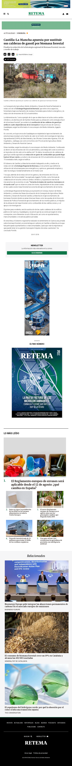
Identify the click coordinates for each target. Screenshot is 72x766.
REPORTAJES (28, 723)
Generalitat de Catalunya (16, 661)
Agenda (44, 723)
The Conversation (13, 713)
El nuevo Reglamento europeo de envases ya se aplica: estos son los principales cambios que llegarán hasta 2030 (49, 513)
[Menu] (4, 14)
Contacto (41, 727)
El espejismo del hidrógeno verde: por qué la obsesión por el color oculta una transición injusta (34, 708)
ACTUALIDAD (18, 723)
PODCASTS (52, 723)
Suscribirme (37, 253)
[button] (5, 54)
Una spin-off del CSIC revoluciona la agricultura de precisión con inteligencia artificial (51, 541)
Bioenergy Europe (12, 610)
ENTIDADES (61, 723)
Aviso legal (28, 753)
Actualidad (9, 33)
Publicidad (31, 727)
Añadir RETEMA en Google (25, 54)
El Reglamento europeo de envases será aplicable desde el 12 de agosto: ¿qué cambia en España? (37, 484)
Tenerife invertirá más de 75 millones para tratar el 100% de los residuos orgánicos (20, 540)
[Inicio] (36, 14)
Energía (21, 33)
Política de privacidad (40, 753)
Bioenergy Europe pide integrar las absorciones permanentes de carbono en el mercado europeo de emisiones (36, 605)
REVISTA (9, 723)
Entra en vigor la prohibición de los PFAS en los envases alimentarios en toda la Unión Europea (20, 512)
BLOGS (37, 723)
